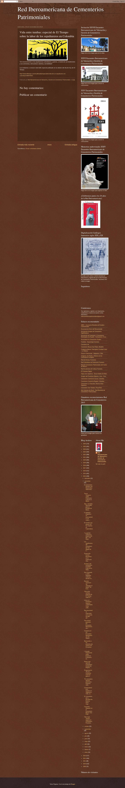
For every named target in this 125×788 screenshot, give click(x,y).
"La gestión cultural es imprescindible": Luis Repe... (88, 536)
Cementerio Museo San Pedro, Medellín (92, 347)
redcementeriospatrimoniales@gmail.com (92, 316)
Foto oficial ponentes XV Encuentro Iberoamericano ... (88, 624)
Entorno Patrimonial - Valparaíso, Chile (92, 353)
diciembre (87, 478)
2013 (84, 755)
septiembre (88, 729)
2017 (84, 468)
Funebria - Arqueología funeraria (90, 342)
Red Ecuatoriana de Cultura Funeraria (91, 369)
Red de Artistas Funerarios (88, 360)
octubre (87, 726)
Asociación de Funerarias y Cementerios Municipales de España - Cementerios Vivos (93, 336)
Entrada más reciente (26, 145)
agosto (87, 733)
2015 (84, 473)
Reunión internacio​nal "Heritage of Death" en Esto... (88, 584)
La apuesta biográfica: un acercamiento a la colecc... (88, 516)
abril (86, 744)
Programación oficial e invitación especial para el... (88, 673)
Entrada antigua (71, 145)
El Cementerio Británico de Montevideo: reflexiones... (88, 488)
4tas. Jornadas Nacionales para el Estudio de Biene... (88, 507)
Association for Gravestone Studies (91, 339)
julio (86, 736)
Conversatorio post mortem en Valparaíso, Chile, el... (88, 691)
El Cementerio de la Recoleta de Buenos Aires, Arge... (88, 700)
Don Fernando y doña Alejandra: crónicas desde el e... (88, 575)
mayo (86, 741)
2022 (84, 454)
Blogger (73, 784)
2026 (84, 443)
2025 (84, 446)
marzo (86, 746)
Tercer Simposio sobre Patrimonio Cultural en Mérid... (88, 497)
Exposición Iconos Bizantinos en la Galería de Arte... (88, 557)
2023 (84, 452)
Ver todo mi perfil (100, 464)
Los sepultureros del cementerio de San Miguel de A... (88, 546)
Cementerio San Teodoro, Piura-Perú (91, 387)
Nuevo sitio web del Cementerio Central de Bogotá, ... (88, 664)
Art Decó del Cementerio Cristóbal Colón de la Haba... (88, 567)
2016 (84, 470)
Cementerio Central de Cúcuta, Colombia (92, 378)
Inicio (49, 145)
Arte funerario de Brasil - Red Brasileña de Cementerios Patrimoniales (93, 391)
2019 (84, 462)
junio (86, 738)
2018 (84, 465)
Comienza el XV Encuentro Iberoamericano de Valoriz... (88, 634)
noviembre (87, 481)
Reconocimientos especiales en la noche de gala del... (88, 614)
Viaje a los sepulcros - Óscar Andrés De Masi (94, 373)
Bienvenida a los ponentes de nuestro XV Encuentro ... (88, 644)
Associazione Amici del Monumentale (91, 329)
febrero (87, 749)
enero (86, 752)
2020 (84, 460)
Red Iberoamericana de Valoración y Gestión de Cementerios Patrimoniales (102, 457)
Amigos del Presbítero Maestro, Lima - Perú (93, 376)
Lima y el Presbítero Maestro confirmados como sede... (88, 603)
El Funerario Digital (86, 371)
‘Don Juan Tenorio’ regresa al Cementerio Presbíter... (88, 720)
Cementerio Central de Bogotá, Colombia (92, 381)
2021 (84, 457)
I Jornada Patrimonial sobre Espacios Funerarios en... (88, 655)
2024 (84, 449)
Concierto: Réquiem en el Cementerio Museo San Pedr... (88, 710)
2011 (84, 761)
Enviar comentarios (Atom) (33, 148)
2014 (84, 476)
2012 (84, 758)
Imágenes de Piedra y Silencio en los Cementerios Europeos (91, 356)
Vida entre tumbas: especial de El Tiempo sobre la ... (88, 594)
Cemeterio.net (85, 344)
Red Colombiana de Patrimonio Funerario (92, 362)
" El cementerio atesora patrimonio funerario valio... (88, 682)
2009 (84, 766)
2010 (84, 763)
